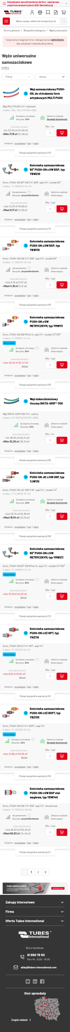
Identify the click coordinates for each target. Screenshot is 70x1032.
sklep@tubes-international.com (39, 967)
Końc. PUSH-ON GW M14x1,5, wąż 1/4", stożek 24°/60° (32, 334)
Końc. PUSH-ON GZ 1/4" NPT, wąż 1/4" (23, 645)
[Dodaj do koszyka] (62, 132)
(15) (35, 776)
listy (29, 143)
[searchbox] (35, 21)
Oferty (36, 143)
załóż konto (57, 39)
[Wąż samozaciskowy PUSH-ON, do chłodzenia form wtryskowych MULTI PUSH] (10, 93)
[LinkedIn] (35, 982)
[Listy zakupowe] (48, 12)
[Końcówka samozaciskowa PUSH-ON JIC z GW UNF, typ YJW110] (10, 477)
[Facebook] (42, 982)
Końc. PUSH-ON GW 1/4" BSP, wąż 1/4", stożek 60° (30, 258)
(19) (35, 304)
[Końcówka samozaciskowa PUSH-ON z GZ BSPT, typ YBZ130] (10, 713)
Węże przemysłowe (59, 30)
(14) (35, 152)
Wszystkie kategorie (34, 30)
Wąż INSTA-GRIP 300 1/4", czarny (20, 413)
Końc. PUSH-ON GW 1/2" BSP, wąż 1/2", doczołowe (30, 805)
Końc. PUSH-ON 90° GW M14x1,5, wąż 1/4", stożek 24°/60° (34, 565)
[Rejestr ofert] (56, 12)
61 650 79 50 (36, 955)
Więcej (25, 366)
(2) (35, 852)
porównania (19, 143)
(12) (35, 616)
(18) (35, 460)
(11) (35, 228)
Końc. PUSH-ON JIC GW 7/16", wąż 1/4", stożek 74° (30, 489)
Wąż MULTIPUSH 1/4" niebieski (19, 106)
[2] (45, 872)
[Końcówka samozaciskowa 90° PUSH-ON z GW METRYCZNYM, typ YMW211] (10, 553)
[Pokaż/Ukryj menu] (6, 21)
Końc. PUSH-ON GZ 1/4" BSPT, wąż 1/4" (24, 725)
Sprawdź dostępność (57, 119)
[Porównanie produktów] (40, 12)
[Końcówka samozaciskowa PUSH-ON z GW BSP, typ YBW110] (10, 246)
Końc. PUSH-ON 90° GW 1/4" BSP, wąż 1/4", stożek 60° (32, 182)
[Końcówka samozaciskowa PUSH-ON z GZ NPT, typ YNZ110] (10, 633)
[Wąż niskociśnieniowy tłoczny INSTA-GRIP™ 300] (10, 401)
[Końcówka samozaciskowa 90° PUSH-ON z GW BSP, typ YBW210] (10, 170)
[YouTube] (28, 982)
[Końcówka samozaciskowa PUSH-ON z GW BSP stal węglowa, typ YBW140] (10, 793)
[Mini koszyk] (63, 12)
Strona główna (12, 30)
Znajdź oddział (19, 1019)
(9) (35, 696)
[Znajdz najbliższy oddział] (35, 892)
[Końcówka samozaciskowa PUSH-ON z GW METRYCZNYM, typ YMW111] (10, 322)
